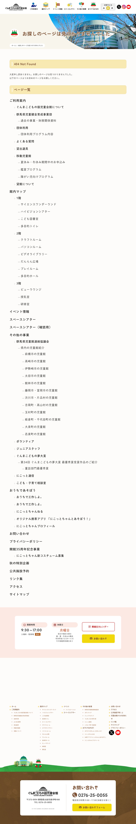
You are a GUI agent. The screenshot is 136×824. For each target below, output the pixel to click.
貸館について (25, 184)
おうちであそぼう (23, 490)
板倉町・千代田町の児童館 (43, 419)
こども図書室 (30, 218)
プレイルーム (30, 268)
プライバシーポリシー (26, 541)
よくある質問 (25, 141)
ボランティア (25, 441)
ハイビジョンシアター (35, 211)
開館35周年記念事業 (25, 549)
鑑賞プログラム (31, 169)
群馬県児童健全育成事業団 (34, 114)
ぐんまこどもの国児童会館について (40, 107)
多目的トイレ (30, 226)
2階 (18, 233)
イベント (66, 706)
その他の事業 (19, 334)
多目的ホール (30, 276)
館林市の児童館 (35, 383)
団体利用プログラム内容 (37, 134)
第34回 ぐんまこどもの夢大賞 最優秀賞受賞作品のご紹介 (59, 462)
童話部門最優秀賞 (37, 468)
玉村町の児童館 (35, 412)
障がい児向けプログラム (37, 176)
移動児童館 (23, 156)
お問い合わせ (19, 533)
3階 (18, 283)
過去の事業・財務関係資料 (38, 120)
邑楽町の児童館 (35, 434)
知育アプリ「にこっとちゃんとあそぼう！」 (95, 737)
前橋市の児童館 (35, 354)
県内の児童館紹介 (33, 347)
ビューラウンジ (31, 289)
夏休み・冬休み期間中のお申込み (43, 162)
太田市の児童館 (35, 375)
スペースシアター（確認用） (31, 327)
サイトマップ (19, 594)
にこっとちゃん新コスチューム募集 (40, 555)
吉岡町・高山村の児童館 (41, 405)
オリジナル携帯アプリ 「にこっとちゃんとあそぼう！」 (54, 518)
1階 (18, 198)
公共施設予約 (19, 571)
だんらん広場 (30, 261)
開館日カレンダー (100, 627)
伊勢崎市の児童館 (37, 368)
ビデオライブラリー (34, 254)
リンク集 (16, 578)
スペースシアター (23, 319)
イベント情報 (19, 311)
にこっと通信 (25, 475)
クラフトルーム (31, 239)
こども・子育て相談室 (31, 483)
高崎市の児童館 (35, 361)
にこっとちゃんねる (29, 511)
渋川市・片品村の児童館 (41, 397)
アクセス (16, 586)
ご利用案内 (18, 100)
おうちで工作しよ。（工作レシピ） (93, 731)
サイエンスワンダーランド (38, 204)
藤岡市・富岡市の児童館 (41, 390)
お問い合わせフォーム (94, 807)
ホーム (14, 706)
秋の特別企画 (19, 563)
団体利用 (22, 127)
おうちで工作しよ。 (29, 497)
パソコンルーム (31, 247)
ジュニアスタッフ (28, 448)
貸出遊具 (22, 148)
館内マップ (18, 191)
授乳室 (25, 296)
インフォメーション (71, 709)
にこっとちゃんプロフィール (35, 526)
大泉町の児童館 (35, 426)
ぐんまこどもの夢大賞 (31, 455)
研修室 (25, 304)
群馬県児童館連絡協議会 (32, 341)
